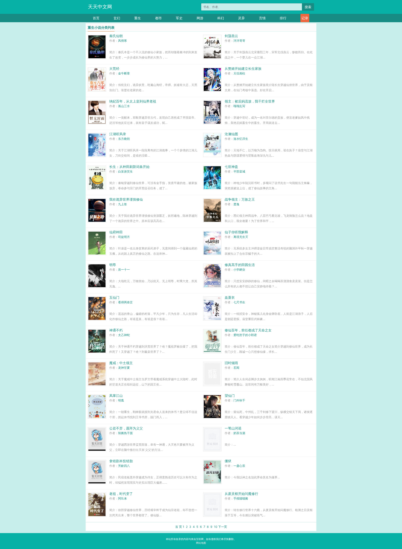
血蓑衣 (230, 297)
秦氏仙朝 (116, 36)
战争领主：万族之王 (240, 199)
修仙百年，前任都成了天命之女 (248, 330)
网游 (200, 18)
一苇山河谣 (233, 428)
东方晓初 (124, 138)
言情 (262, 18)
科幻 (220, 18)
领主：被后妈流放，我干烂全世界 (250, 101)
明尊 (112, 265)
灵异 (241, 18)
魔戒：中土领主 (121, 363)
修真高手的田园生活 (240, 265)
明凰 (121, 400)
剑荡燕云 (231, 36)
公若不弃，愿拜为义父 (126, 428)
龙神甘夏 (124, 367)
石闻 (236, 367)
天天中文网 (100, 7)
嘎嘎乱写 (239, 106)
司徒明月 (124, 237)
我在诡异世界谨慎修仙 (126, 199)
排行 (283, 18)
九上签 (122, 204)
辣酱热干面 (125, 433)
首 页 (178, 526)
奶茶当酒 (239, 433)
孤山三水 (124, 106)
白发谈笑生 (125, 171)
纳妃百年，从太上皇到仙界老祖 (132, 101)
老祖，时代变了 (121, 494)
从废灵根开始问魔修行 (241, 494)
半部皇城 (239, 171)
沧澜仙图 (231, 134)
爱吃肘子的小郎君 (245, 335)
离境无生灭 (240, 237)
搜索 (308, 7)
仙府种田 (116, 232)
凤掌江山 (116, 395)
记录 (305, 18)
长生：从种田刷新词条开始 (129, 167)
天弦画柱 (239, 73)
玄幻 (116, 18)
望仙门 (230, 395)
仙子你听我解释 (236, 232)
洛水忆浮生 (240, 138)
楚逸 (236, 204)
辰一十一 (124, 269)
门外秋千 (239, 400)
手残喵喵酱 (240, 498)
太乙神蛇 (124, 335)
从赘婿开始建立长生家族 (243, 68)
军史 (179, 18)
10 (215, 526)
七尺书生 (239, 302)
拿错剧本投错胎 (121, 461)
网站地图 (201, 542)
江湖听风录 (117, 134)
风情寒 (122, 40)
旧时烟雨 (231, 363)
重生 (137, 18)
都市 (158, 18)
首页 (96, 18)
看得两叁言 (125, 302)
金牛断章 (124, 73)
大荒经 (114, 68)
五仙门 (114, 297)
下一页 (222, 526)
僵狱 (228, 461)
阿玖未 (122, 498)
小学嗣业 (239, 269)
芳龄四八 (124, 465)
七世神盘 (231, 167)
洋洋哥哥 (239, 40)
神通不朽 (116, 330)
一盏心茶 (239, 465)
